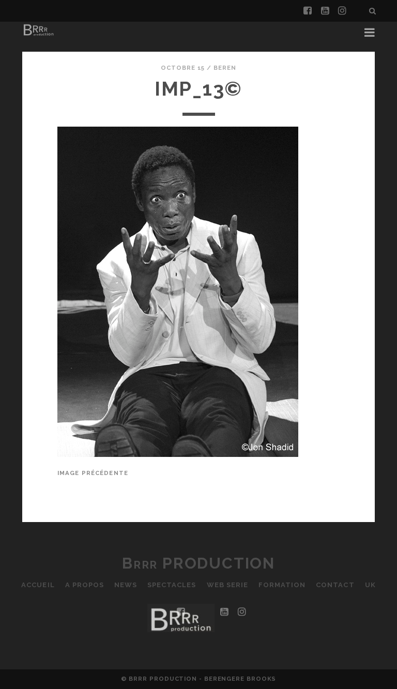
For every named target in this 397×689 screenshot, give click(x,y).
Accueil (37, 585)
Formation (282, 585)
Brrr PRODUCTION (198, 563)
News (125, 585)
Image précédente (92, 473)
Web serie (227, 585)
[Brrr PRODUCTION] (38, 35)
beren (224, 67)
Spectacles (171, 585)
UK (370, 585)
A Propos (84, 585)
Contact (335, 585)
